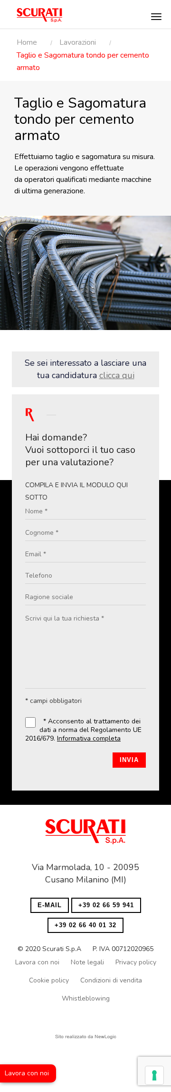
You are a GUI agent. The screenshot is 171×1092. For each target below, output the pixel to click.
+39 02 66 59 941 (106, 905)
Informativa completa (89, 738)
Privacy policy (135, 962)
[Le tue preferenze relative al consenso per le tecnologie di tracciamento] (154, 1075)
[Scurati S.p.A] (85, 835)
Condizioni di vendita (111, 980)
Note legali (87, 962)
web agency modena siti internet (85, 1037)
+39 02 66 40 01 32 (85, 925)
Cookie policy (49, 980)
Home (27, 42)
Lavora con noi (27, 1073)
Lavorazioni (77, 42)
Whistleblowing (86, 998)
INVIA (129, 759)
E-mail (50, 905)
